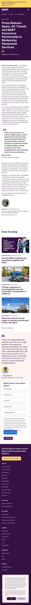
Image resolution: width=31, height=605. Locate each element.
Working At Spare (6, 533)
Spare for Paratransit (7, 503)
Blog (12, 14)
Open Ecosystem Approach (8, 520)
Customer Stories (6, 553)
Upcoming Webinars (6, 567)
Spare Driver (5, 478)
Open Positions (5, 536)
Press (3, 542)
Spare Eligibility (5, 481)
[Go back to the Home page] (5, 10)
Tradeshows (4, 570)
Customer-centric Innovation (8, 523)
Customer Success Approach (9, 517)
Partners (4, 539)
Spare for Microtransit (7, 506)
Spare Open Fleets (6, 489)
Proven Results (5, 514)
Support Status (5, 545)
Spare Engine (5, 487)
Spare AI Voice (5, 484)
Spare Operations (6, 469)
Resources (4, 14)
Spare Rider (4, 475)
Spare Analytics (5, 472)
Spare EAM (4, 495)
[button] (27, 9)
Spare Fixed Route (6, 466)
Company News (20, 14)
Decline (21, 598)
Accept (11, 598)
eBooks (3, 559)
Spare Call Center (6, 492)
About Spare (5, 531)
